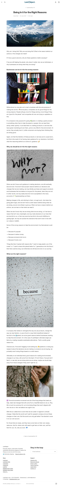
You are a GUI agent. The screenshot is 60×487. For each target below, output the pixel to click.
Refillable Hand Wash (8, 470)
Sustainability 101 (31, 7)
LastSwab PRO (6, 462)
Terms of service (34, 465)
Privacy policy (33, 463)
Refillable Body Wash (8, 468)
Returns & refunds (34, 462)
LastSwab (5, 460)
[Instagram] (56, 484)
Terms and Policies (30, 483)
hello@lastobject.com (14, 479)
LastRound (5, 465)
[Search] (4, 2)
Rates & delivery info (20, 454)
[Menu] (1, 2)
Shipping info (33, 460)
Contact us (33, 468)
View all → (5, 471)
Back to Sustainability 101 (31, 436)
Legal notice (33, 466)
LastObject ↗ (18, 483)
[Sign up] (54, 451)
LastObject (8, 483)
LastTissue (5, 463)
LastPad (5, 466)
